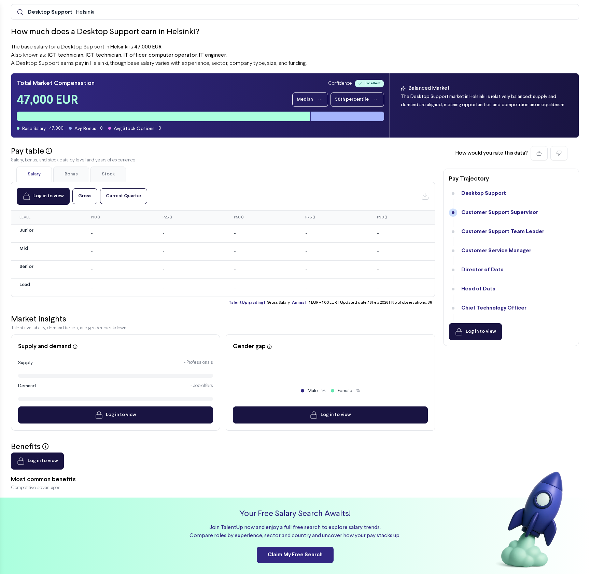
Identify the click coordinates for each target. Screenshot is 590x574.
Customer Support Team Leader (502, 231)
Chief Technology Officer (493, 308)
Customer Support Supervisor (499, 212)
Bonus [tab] (71, 174)
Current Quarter (123, 196)
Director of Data (482, 269)
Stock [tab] (108, 174)
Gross (85, 196)
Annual (299, 303)
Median (305, 99)
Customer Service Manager (496, 250)
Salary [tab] (34, 174)
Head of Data (478, 288)
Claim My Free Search (295, 554)
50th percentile (352, 99)
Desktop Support (483, 193)
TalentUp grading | (246, 303)
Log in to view (48, 196)
